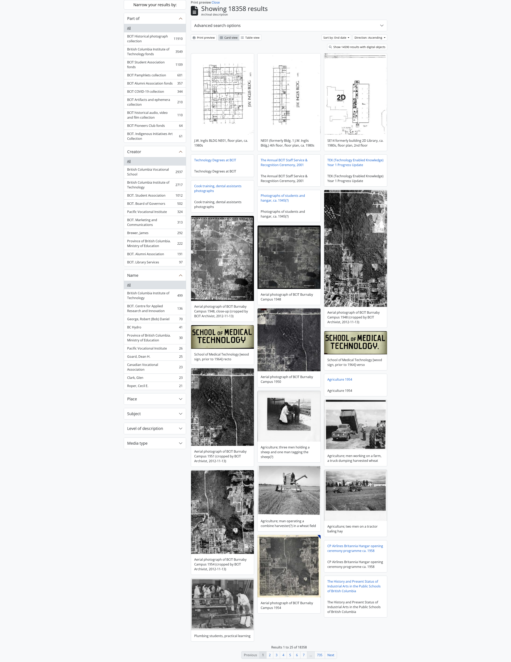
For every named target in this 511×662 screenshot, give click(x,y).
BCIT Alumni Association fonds (155, 84)
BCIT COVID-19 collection (155, 92)
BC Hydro (155, 328)
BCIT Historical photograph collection (155, 38)
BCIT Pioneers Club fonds (155, 126)
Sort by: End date (335, 37)
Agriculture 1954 (339, 379)
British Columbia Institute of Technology (155, 184)
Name (132, 275)
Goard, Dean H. (155, 357)
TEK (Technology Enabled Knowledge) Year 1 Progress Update (355, 162)
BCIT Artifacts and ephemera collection (155, 102)
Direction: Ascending (369, 37)
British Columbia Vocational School (155, 171)
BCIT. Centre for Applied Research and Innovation (155, 308)
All (129, 28)
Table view (252, 37)
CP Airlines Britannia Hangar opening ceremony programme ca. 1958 (355, 548)
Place (132, 399)
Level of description (145, 428)
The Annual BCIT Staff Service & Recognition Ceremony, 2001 (284, 162)
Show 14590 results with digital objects (359, 47)
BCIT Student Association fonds (155, 64)
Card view (231, 37)
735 (319, 655)
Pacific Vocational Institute (155, 213)
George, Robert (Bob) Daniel (155, 320)
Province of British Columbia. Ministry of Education (155, 243)
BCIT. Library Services (155, 263)
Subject (134, 413)
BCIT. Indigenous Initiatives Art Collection (155, 136)
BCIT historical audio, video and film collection (155, 115)
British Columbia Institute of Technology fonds (155, 51)
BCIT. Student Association (155, 196)
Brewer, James (155, 234)
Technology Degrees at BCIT (215, 160)
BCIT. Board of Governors (155, 204)
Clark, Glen (155, 378)
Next (330, 655)
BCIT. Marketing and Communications (155, 222)
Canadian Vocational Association (155, 367)
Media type (137, 443)
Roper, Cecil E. (155, 387)
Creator (134, 151)
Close (216, 2)
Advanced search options (217, 25)
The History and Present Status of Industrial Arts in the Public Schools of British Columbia (354, 586)
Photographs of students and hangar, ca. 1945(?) (283, 198)
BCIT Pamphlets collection (155, 76)
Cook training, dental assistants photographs (218, 188)
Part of (133, 18)
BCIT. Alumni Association (155, 255)
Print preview (205, 37)
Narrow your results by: (155, 4)
